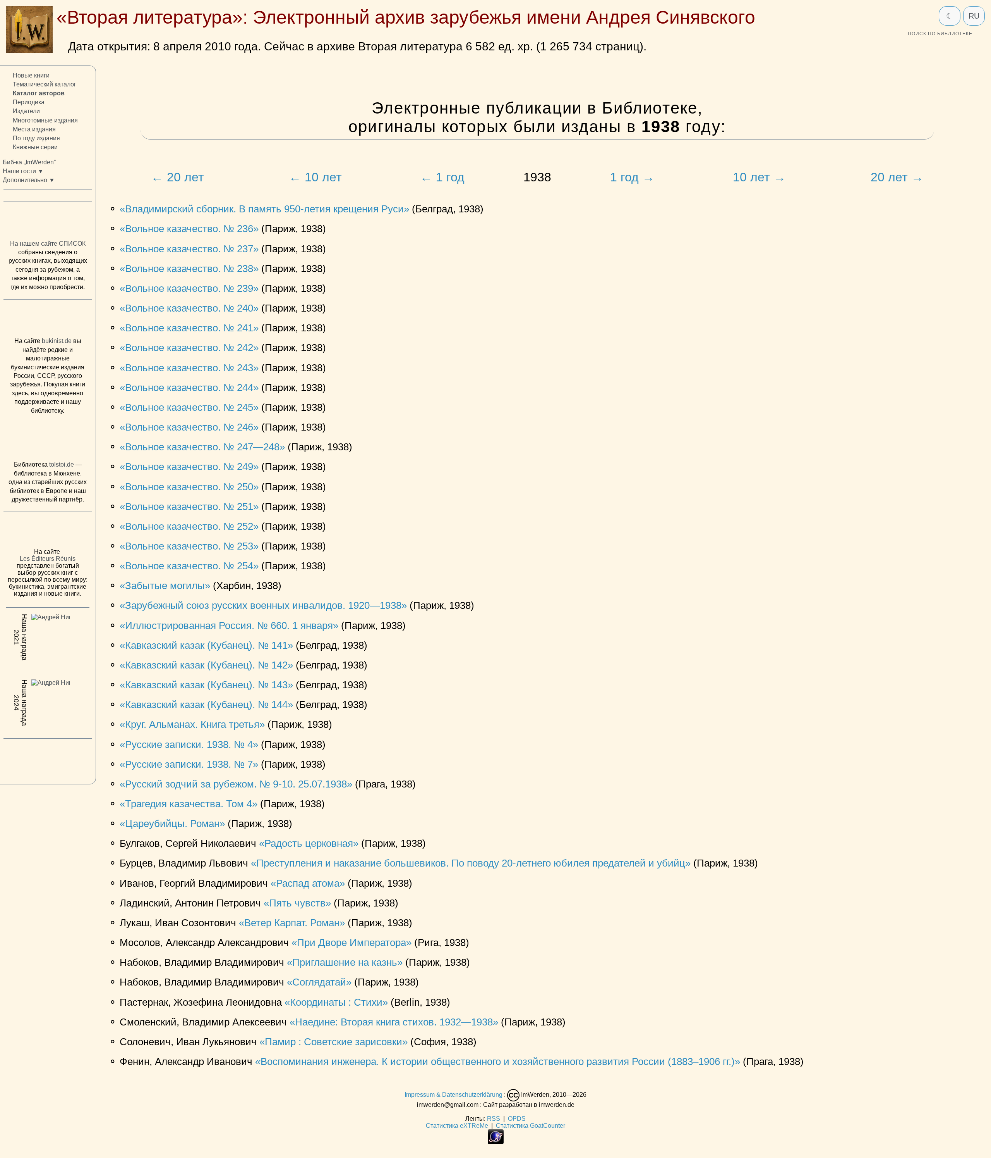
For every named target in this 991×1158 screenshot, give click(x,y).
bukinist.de (57, 341)
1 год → (632, 177)
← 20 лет (177, 177)
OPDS (517, 1118)
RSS (493, 1118)
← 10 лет (315, 177)
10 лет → (759, 177)
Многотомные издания (45, 120)
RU (974, 16)
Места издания (34, 129)
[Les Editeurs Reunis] (47, 532)
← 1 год (442, 177)
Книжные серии (35, 147)
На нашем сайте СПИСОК (48, 243)
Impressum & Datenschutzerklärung (453, 1094)
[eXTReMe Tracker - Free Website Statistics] (496, 1142)
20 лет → (897, 177)
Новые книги (31, 75)
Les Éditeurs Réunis (47, 558)
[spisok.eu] (47, 222)
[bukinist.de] (47, 320)
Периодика (29, 102)
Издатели (26, 111)
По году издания (36, 138)
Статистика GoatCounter (530, 1125)
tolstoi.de (61, 464)
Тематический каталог (44, 84)
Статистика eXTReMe (457, 1125)
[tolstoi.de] (47, 443)
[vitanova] (47, 759)
